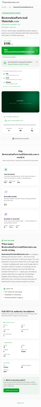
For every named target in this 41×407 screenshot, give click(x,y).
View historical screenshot (22, 138)
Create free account (11, 390)
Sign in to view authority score (15, 120)
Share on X (20, 403)
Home (4, 7)
